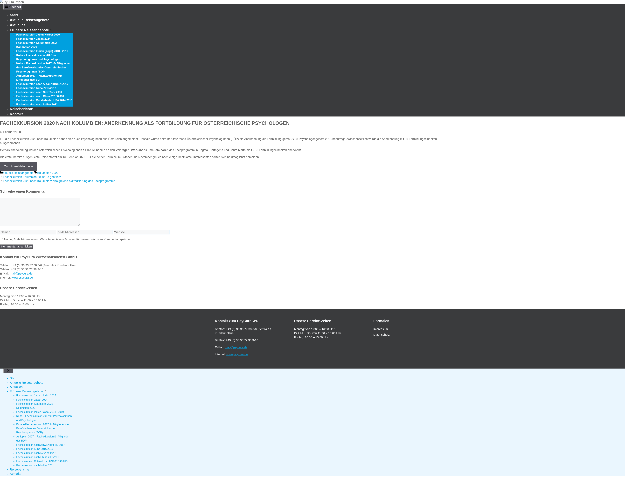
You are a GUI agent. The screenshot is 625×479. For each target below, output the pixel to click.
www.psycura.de (22, 277)
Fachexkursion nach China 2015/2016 (40, 96)
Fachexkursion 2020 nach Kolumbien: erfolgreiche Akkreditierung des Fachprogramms (59, 181)
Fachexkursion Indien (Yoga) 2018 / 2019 (42, 51)
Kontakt (16, 114)
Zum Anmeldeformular (18, 166)
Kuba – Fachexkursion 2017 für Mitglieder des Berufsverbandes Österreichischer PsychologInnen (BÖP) (43, 67)
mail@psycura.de (21, 273)
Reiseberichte (21, 109)
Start (14, 15)
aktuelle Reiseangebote (18, 172)
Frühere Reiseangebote (29, 30)
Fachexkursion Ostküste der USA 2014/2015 (44, 100)
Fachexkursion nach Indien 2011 (36, 104)
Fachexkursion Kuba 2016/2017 (36, 88)
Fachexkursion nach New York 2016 (39, 92)
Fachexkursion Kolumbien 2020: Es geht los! (32, 177)
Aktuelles (17, 25)
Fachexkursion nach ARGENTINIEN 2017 (42, 84)
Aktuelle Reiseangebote (29, 20)
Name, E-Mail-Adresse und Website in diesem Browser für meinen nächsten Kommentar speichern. (68, 239)
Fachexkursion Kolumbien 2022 (36, 42)
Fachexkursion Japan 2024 (33, 38)
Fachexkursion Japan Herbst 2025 (38, 34)
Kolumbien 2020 (26, 47)
